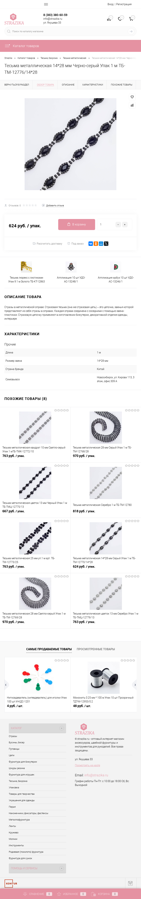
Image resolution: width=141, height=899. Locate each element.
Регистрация (124, 4)
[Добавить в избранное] (132, 97)
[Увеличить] (70, 144)
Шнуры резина (17, 768)
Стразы (13, 736)
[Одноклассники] (96, 243)
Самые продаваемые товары (49, 649)
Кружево (13, 832)
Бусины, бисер (16, 742)
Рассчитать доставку (49, 243)
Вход (110, 4)
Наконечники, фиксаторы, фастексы (28, 813)
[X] (106, 243)
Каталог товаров (25, 46)
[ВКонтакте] (90, 243)
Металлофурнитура (19, 819)
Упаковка (14, 787)
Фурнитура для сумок (20, 858)
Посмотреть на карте (87, 765)
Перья (12, 806)
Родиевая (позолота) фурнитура (26, 851)
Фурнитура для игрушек (21, 774)
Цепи (11, 755)
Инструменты (16, 845)
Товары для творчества (22, 794)
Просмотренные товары (96, 649)
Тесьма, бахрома (18, 781)
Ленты (12, 826)
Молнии (13, 839)
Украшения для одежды (22, 800)
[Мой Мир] (101, 243)
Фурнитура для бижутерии (23, 761)
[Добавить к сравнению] (132, 105)
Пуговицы (14, 748)
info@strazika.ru (96, 775)
